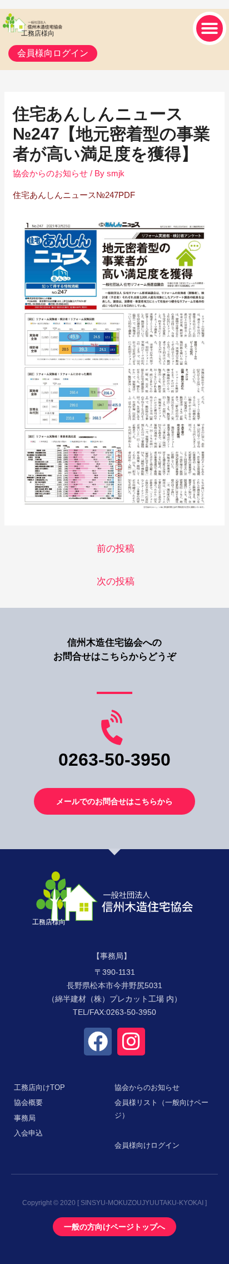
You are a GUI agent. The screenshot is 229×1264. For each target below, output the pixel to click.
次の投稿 (116, 581)
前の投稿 (116, 548)
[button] (209, 28)
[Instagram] (131, 1041)
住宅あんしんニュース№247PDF (74, 195)
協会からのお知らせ (50, 173)
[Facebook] (98, 1041)
